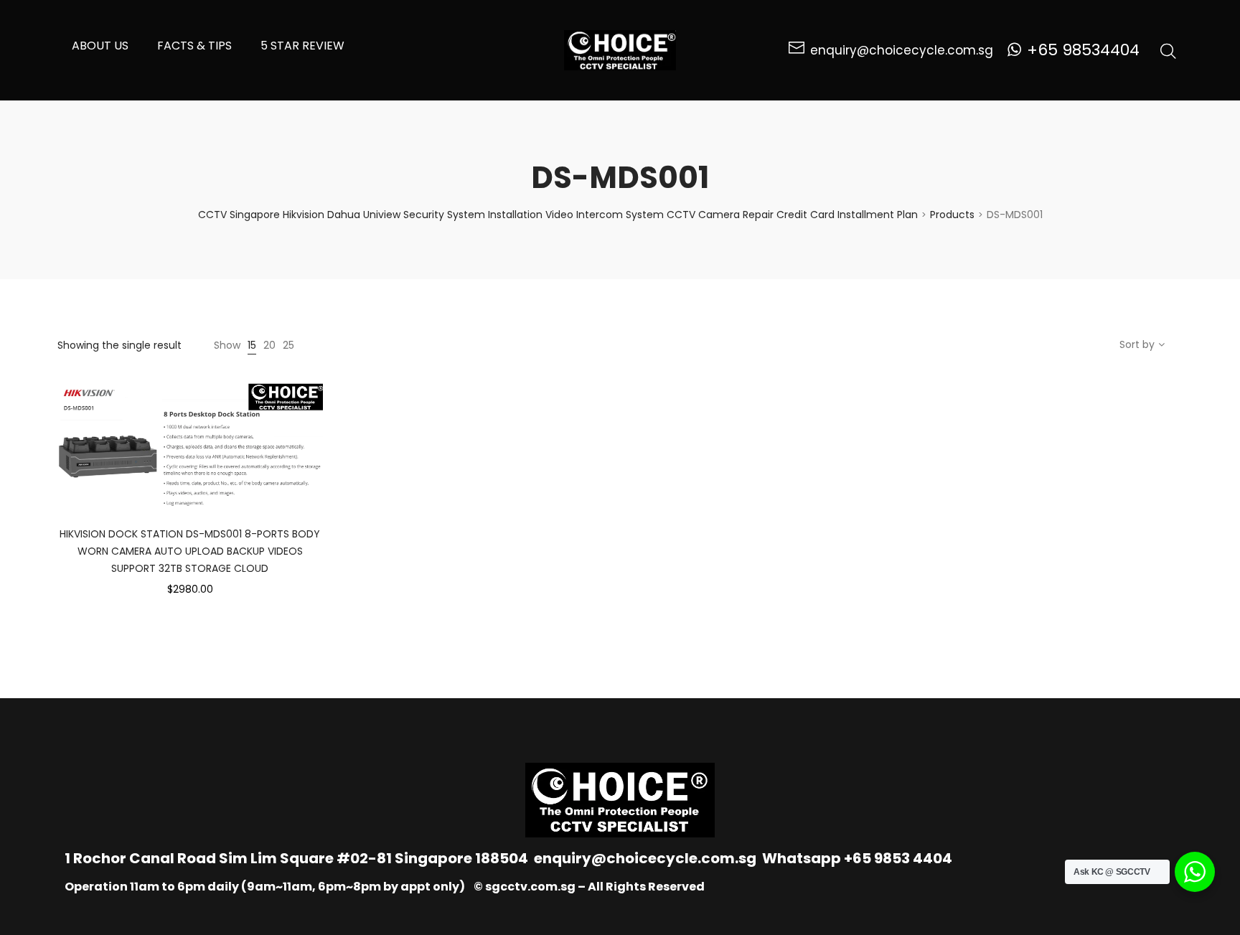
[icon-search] (1168, 50)
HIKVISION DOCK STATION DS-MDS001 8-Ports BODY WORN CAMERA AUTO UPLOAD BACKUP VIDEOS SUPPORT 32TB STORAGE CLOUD (190, 551)
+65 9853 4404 (898, 858)
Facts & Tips (194, 45)
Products (952, 214)
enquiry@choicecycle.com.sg (645, 858)
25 (288, 345)
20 (269, 345)
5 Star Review (302, 45)
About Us (100, 45)
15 (252, 345)
